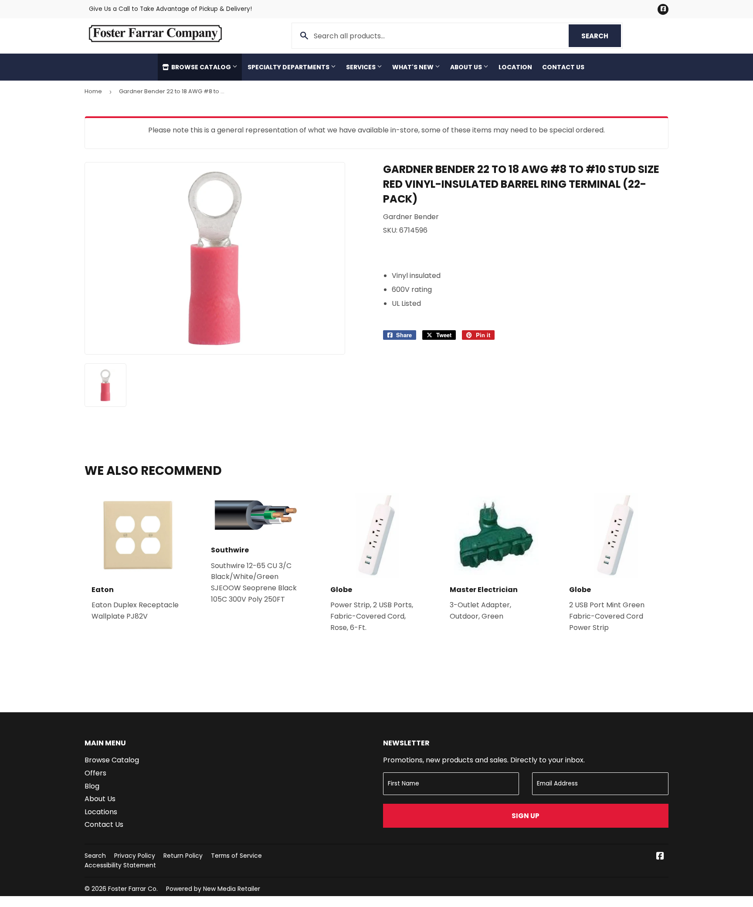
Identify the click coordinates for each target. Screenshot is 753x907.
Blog (92, 786)
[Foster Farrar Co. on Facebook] (660, 857)
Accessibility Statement (120, 865)
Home (93, 91)
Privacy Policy (134, 855)
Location (515, 67)
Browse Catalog (201, 67)
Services (361, 67)
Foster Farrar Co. (133, 888)
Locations (101, 812)
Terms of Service (236, 855)
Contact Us (563, 67)
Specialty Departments (289, 67)
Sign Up (525, 815)
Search (601, 36)
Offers (95, 773)
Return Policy (183, 855)
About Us (466, 67)
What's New (413, 67)
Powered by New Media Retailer (213, 888)
